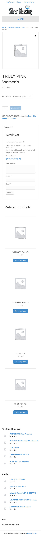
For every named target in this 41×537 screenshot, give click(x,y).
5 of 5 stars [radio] (20, 159)
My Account (10, 2)
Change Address (29, 2)
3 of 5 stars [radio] (13, 159)
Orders (19, 2)
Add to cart (15, 108)
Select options (20, 260)
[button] (35, 36)
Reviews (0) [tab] (8, 127)
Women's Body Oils (21, 27)
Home (4, 27)
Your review (11, 163)
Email (8, 184)
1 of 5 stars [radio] (7, 159)
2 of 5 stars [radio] (10, 159)
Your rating (10, 156)
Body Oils (11, 27)
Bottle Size (6, 96)
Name (8, 176)
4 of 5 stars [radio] (16, 159)
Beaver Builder (32, 533)
